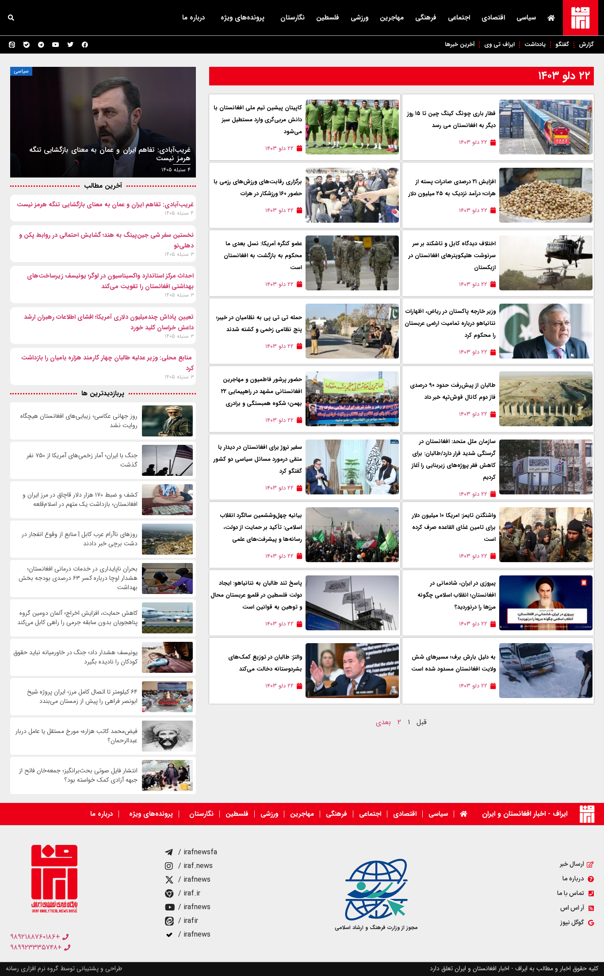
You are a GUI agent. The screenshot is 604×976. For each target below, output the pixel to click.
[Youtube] (56, 45)
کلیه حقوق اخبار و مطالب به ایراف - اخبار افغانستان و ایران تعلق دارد (514, 968)
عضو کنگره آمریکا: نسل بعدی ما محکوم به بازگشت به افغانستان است (263, 255)
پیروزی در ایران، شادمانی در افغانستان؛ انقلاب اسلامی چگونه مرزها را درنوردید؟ (456, 595)
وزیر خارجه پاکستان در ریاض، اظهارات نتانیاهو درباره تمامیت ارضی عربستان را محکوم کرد (450, 323)
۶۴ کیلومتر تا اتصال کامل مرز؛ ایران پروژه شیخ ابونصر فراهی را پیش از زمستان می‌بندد (82, 696)
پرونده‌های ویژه (242, 17)
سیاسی (526, 17)
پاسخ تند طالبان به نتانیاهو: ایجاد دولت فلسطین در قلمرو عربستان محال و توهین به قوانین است (256, 595)
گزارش (586, 44)
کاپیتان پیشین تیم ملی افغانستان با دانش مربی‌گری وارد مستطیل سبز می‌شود (258, 119)
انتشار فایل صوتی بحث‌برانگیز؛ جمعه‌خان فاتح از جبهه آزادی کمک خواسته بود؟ (78, 775)
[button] (11, 17)
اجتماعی (459, 17)
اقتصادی (493, 17)
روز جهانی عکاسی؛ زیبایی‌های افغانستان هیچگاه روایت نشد (79, 421)
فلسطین (327, 17)
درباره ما (193, 17)
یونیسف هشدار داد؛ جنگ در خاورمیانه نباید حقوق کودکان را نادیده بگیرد (75, 657)
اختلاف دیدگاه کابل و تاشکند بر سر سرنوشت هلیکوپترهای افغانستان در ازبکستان (452, 255)
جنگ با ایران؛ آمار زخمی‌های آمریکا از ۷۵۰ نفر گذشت (82, 460)
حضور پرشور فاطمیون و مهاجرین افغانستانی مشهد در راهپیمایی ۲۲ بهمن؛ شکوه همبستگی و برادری (261, 391)
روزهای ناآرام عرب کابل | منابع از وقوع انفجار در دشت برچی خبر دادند (80, 539)
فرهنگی (425, 17)
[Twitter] (70, 45)
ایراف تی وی (499, 44)
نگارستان (292, 17)
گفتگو (562, 44)
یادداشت (535, 44)
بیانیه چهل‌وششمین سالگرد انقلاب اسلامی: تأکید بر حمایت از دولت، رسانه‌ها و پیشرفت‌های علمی (261, 527)
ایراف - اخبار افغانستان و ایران (524, 813)
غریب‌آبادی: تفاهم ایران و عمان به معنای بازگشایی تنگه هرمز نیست (105, 204)
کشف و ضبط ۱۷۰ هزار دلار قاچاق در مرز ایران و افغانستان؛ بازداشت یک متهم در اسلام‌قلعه (80, 499)
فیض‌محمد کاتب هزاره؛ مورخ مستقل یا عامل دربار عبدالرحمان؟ (76, 736)
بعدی (383, 722)
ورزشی (359, 17)
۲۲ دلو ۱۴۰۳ (564, 76)
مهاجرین (392, 17)
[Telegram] (41, 45)
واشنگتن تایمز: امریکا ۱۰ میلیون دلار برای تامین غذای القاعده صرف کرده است (454, 527)
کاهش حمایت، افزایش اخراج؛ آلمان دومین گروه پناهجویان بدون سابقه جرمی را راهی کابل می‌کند (77, 618)
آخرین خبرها (459, 44)
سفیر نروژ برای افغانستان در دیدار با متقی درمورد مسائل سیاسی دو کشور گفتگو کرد (258, 459)
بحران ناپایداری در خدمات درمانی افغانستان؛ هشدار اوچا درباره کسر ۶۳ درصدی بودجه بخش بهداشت (78, 578)
